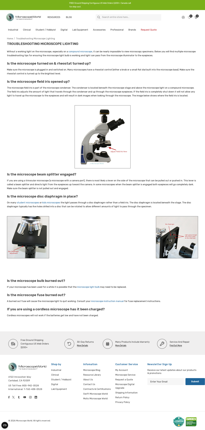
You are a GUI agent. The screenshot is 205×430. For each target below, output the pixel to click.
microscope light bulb (88, 287)
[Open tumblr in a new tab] (19, 397)
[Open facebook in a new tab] (9, 397)
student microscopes (28, 202)
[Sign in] (183, 17)
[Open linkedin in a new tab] (36, 397)
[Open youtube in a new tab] (25, 397)
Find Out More (176, 345)
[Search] (99, 17)
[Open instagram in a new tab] (30, 397)
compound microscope (80, 51)
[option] (32, 343)
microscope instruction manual (107, 301)
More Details (82, 345)
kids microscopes (51, 202)
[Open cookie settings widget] (4, 425)
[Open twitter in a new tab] (13, 397)
